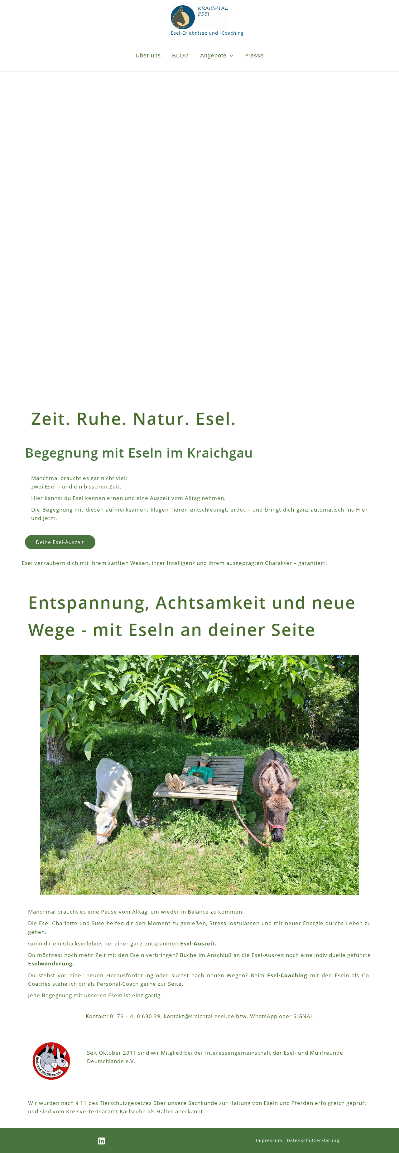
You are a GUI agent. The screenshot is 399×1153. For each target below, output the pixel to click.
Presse (254, 55)
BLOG (180, 55)
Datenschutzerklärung (313, 1140)
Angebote (213, 55)
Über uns (148, 55)
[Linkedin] (101, 1141)
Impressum (269, 1140)
